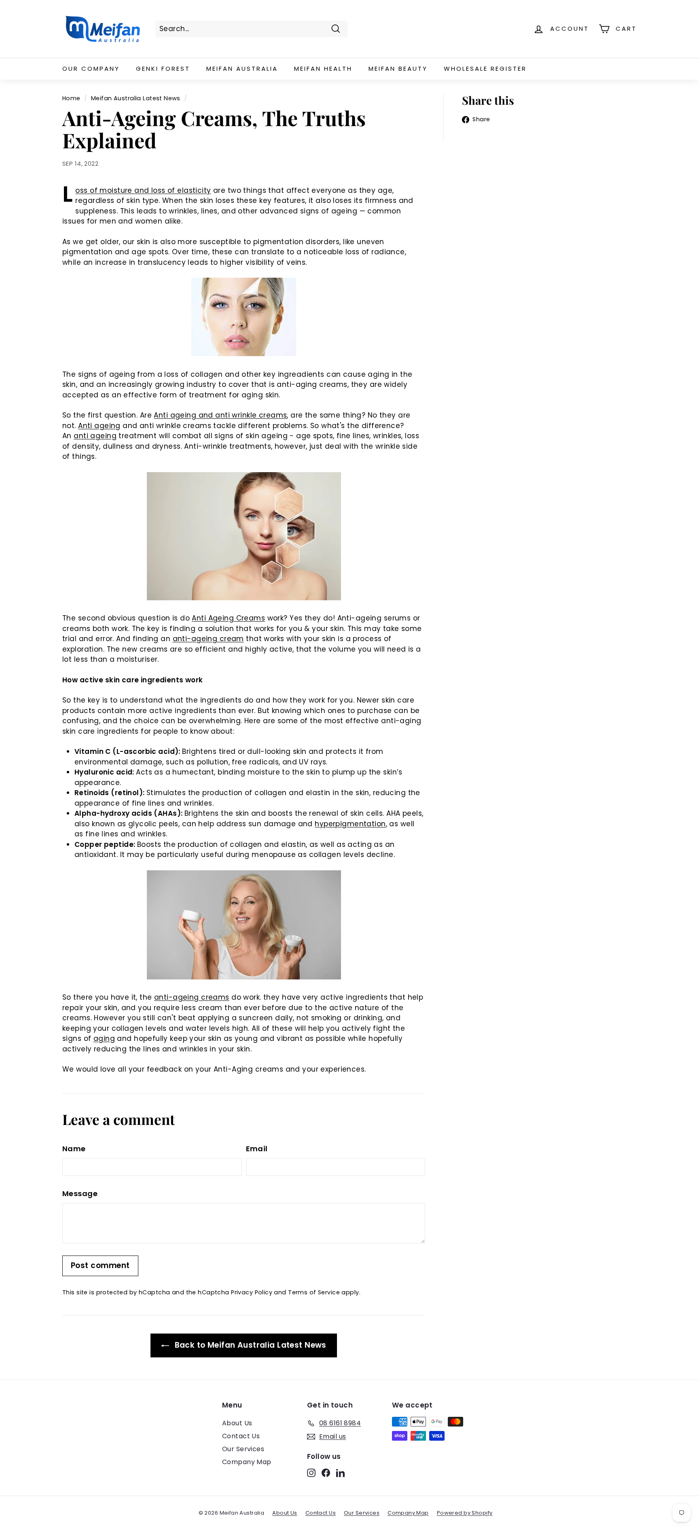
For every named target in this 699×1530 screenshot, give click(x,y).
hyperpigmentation (350, 824)
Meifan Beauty (398, 68)
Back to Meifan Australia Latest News (249, 1345)
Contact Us (241, 1436)
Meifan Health (323, 68)
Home (71, 98)
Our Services (243, 1449)
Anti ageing (99, 426)
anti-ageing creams (191, 997)
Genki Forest (163, 68)
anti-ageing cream (208, 639)
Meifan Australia (242, 68)
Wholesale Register (485, 68)
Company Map (246, 1462)
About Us (237, 1423)
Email (257, 1149)
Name (74, 1149)
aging (104, 1038)
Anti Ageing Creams (228, 618)
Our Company (91, 68)
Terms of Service (314, 1292)
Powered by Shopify (465, 1513)
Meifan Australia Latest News (135, 98)
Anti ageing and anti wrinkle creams (220, 415)
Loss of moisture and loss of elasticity (143, 190)
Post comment (100, 1265)
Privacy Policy (251, 1292)
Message (79, 1193)
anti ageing (95, 436)
